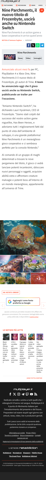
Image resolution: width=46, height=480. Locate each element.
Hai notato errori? (11, 292)
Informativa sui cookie (17, 433)
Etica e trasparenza (26, 435)
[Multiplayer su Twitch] (27, 394)
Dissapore (26, 453)
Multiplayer (7, 453)
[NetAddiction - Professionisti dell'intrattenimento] (28, 448)
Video (40, 5)
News (20, 58)
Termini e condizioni (12, 435)
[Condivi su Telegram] (42, 45)
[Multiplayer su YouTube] (31, 394)
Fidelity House (37, 453)
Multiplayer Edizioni (29, 456)
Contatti (38, 435)
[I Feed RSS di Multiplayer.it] (35, 394)
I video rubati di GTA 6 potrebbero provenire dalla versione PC (31, 350)
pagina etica (34, 317)
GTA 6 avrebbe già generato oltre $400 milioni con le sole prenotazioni (14, 352)
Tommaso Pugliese (15, 40)
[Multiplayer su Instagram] (18, 394)
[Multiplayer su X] (14, 394)
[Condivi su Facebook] (29, 45)
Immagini (38, 58)
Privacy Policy (31, 433)
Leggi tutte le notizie (34, 378)
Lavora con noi (22, 438)
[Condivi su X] (33, 45)
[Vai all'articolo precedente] (43, 306)
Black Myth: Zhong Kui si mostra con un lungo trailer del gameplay (6, 352)
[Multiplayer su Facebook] (10, 394)
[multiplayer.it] (23, 389)
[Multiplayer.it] (10, 1)
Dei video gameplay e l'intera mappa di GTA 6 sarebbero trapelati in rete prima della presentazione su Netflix (40, 357)
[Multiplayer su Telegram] (23, 394)
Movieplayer (17, 453)
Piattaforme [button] (8, 5)
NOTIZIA (4, 40)
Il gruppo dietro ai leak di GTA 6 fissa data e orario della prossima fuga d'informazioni (23, 353)
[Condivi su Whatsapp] (38, 45)
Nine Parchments (26, 52)
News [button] (33, 5)
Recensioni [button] (22, 5)
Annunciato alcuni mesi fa (16, 69)
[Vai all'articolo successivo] (2, 306)
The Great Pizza (15, 456)
